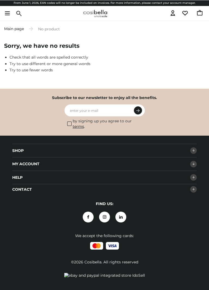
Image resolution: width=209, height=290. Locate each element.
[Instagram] (104, 217)
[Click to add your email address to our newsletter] (138, 110)
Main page (14, 28)
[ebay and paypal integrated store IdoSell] (104, 275)
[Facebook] (88, 217)
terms (78, 126)
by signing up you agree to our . (102, 124)
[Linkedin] (120, 217)
